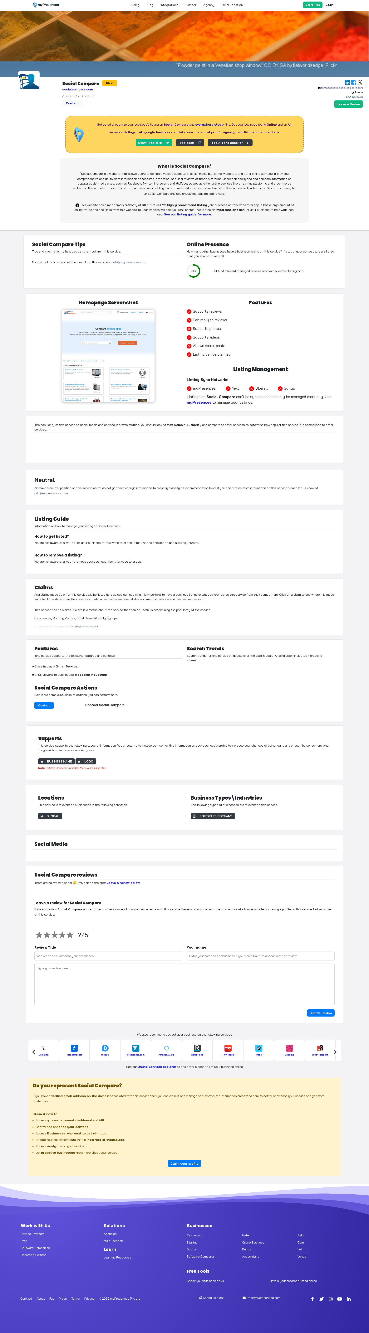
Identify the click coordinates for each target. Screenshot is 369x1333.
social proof (210, 132)
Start (313, 5)
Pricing (135, 5)
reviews (115, 132)
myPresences (199, 402)
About (41, 1298)
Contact (72, 103)
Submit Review (321, 1013)
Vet (300, 1249)
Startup (192, 1242)
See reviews (354, 97)
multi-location (249, 132)
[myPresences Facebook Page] (312, 1299)
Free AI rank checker (226, 143)
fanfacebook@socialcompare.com (342, 87)
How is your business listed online (293, 1281)
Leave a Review (348, 104)
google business (157, 132)
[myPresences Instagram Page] (330, 1299)
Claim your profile (184, 1163)
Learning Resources (117, 1257)
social (178, 132)
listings (130, 132)
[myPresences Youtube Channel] (339, 1299)
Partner (190, 5)
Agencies (110, 1234)
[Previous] (34, 1052)
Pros (24, 1241)
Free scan (186, 143)
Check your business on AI (205, 1281)
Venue (302, 1256)
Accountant (250, 1256)
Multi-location (113, 1241)
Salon (301, 1235)
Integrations (169, 5)
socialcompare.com (77, 89)
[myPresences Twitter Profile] (321, 1299)
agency (229, 132)
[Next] (335, 1052)
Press (63, 1298)
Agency (209, 5)
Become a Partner (33, 1255)
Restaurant (195, 1235)
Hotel (246, 1235)
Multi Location (232, 5)
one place (271, 132)
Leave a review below (123, 883)
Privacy (89, 1298)
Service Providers (33, 1234)
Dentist (247, 1249)
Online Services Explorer (157, 1067)
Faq (51, 1298)
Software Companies (35, 1248)
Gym (301, 1242)
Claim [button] (109, 82)
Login (329, 5)
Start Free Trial (150, 143)
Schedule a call (213, 1298)
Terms (75, 1298)
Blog (150, 5)
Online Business (253, 1242)
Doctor (191, 1249)
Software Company (200, 1256)
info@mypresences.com (129, 262)
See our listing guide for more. (187, 214)
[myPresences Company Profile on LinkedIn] (349, 1299)
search (191, 132)
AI (140, 132)
